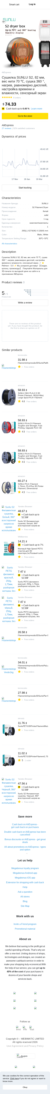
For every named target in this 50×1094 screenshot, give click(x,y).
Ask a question (25, 892)
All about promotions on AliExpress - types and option (25, 848)
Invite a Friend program (25, 924)
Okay (25, 1087)
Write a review (25, 302)
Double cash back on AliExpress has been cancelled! (25, 833)
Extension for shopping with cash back (25, 882)
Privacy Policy (35, 1046)
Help (25, 887)
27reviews (6, 128)
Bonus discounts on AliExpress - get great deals (25, 840)
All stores (25, 896)
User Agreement (15, 1046)
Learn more (36, 108)
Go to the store (25, 116)
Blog (25, 901)
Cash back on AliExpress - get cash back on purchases (25, 825)
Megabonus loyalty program (25, 868)
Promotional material (25, 929)
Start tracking (25, 187)
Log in (32, 4)
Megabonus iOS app (25, 878)
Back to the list (4, 22)
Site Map (25, 906)
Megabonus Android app (25, 873)
